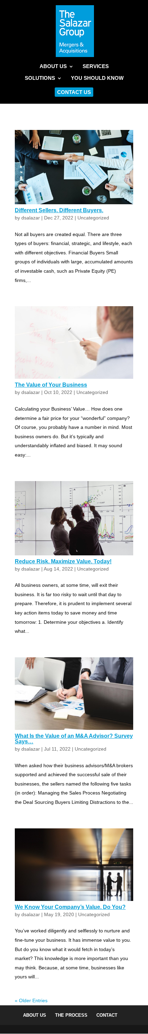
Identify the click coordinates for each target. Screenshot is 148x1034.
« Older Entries (31, 1000)
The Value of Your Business (51, 385)
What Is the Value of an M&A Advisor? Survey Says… (74, 738)
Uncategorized (93, 217)
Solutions (40, 78)
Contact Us (74, 92)
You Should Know (97, 78)
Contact (106, 1015)
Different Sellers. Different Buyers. (59, 210)
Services (96, 66)
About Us (53, 66)
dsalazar (30, 217)
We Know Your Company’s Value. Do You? (70, 907)
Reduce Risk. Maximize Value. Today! (63, 561)
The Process (71, 1015)
